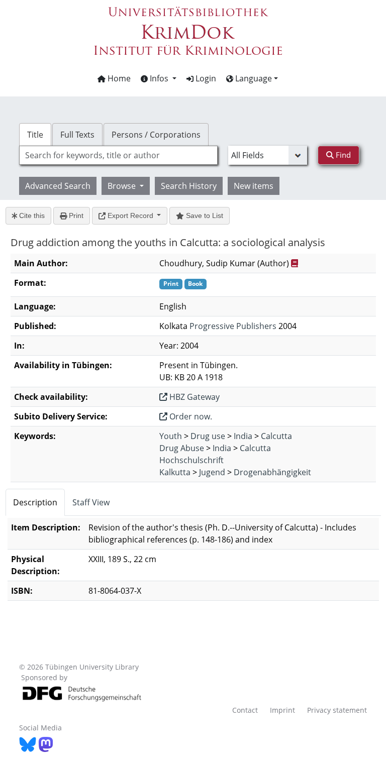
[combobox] (118, 155)
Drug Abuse (181, 448)
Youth (170, 436)
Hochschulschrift (191, 460)
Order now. (189, 416)
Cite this (31, 215)
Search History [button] (189, 185)
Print (75, 215)
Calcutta (276, 436)
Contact (245, 710)
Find (342, 155)
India (243, 436)
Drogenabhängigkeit (272, 472)
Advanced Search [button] (57, 185)
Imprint (282, 710)
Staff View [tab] (91, 502)
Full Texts (77, 134)
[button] (158, 78)
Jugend (212, 472)
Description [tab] (35, 502)
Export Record (130, 215)
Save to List (203, 215)
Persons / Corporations (156, 134)
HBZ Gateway (193, 396)
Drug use (207, 436)
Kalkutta (174, 472)
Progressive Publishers (232, 326)
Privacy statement (337, 710)
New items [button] (253, 185)
